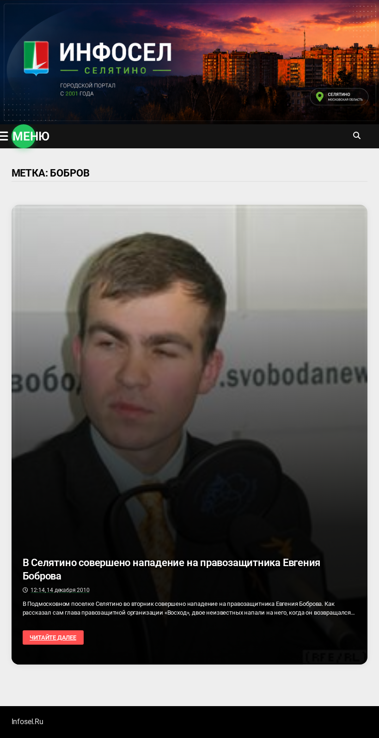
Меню (24, 136)
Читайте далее (56, 637)
